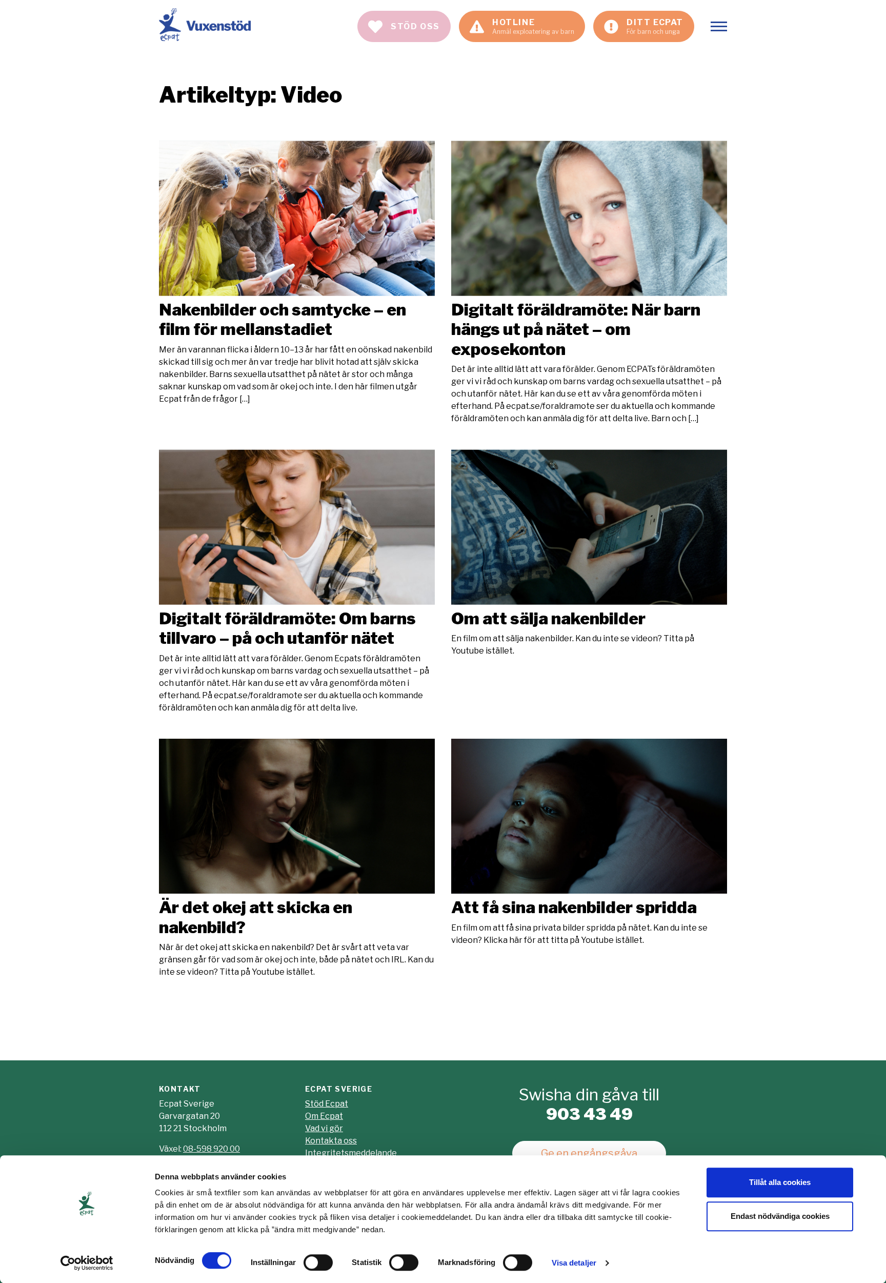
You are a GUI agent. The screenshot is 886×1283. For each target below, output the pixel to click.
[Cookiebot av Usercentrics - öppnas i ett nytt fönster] (87, 1263)
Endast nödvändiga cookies (780, 1216)
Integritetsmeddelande (351, 1153)
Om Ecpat (324, 1116)
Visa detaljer (574, 1262)
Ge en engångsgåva (589, 1153)
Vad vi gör (324, 1128)
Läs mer (297, 273)
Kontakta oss (331, 1141)
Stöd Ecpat (326, 1104)
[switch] (318, 1262)
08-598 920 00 (211, 1149)
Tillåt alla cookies (780, 1182)
